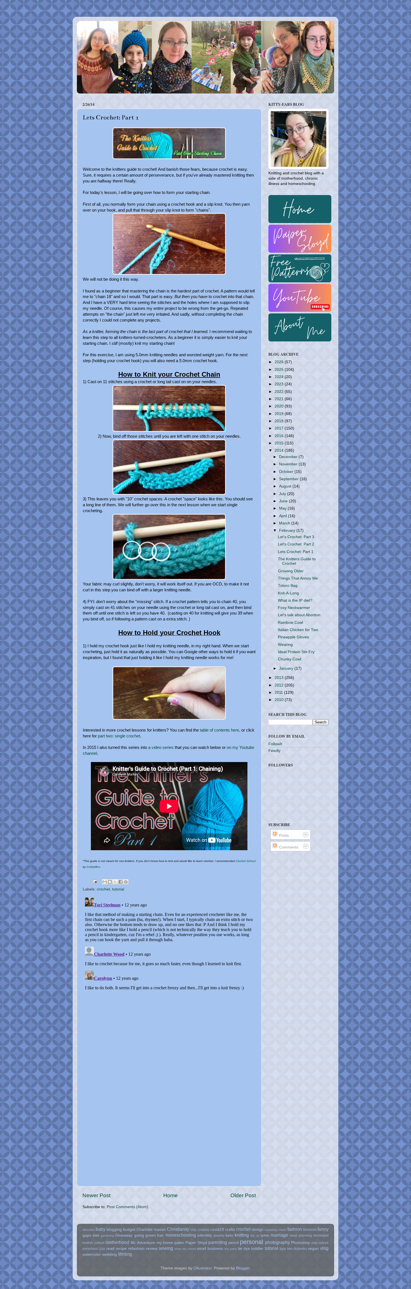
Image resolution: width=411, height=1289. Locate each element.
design (257, 1229)
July (283, 494)
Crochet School (246, 861)
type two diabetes (293, 1249)
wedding (109, 1254)
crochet (103, 889)
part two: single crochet (119, 736)
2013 (280, 678)
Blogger (242, 1268)
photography (277, 1242)
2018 (280, 421)
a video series (160, 747)
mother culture (93, 1243)
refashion (136, 1248)
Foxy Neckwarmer (294, 608)
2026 (280, 362)
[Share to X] (115, 882)
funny (323, 1229)
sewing (166, 1248)
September (289, 479)
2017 (280, 428)
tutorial (118, 889)
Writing (125, 1254)
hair (160, 1235)
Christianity (178, 1229)
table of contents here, (220, 730)
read (110, 1248)
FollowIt (275, 744)
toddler (257, 1248)
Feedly (274, 751)
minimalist (321, 1236)
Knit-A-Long (288, 593)
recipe (121, 1248)
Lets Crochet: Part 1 (295, 552)
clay (193, 1230)
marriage (279, 1235)
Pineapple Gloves (293, 637)
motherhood (117, 1242)
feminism (310, 1230)
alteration (88, 1229)
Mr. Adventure (143, 1243)
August (285, 486)
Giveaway (124, 1235)
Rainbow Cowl (290, 622)
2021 (280, 399)
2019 (280, 414)
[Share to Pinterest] (126, 882)
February (287, 530)
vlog (324, 1248)
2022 (280, 392)
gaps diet (90, 1235)
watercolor (91, 1254)
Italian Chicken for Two (298, 630)
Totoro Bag (287, 585)
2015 (280, 443)
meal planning (301, 1236)
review (151, 1248)
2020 (280, 406)
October (286, 472)
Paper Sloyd (196, 1243)
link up (255, 1235)
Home (170, 1195)
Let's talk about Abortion (299, 615)
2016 (280, 436)
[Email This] (104, 882)
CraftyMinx (93, 866)
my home (165, 1243)
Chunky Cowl (289, 659)
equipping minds (275, 1229)
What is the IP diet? (295, 600)
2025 (280, 369)
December (289, 457)
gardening (107, 1235)
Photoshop (300, 1243)
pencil (233, 1243)
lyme (265, 1235)
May (283, 508)
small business (210, 1248)
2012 (280, 685)
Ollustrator (202, 1268)
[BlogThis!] (110, 882)
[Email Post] (94, 881)
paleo (179, 1243)
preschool (90, 1249)
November (289, 464)
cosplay (203, 1230)
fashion (294, 1229)
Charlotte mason (151, 1229)
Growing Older (291, 571)
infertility (204, 1235)
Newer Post (96, 1195)
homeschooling (181, 1235)
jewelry (219, 1236)
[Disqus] (169, 965)
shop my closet (185, 1248)
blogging (114, 1229)
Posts (283, 835)
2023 (280, 384)
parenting (217, 1242)
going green (145, 1235)
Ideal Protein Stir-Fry (296, 652)
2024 (280, 377)
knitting (242, 1235)
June (284, 501)
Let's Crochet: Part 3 (296, 537)
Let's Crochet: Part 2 (296, 544)
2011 (279, 692)
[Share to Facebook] (120, 882)
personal (251, 1241)
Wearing (285, 645)
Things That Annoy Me (298, 578)
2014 (280, 450)
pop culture (320, 1243)
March (285, 523)
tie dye (244, 1248)
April (283, 516)
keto (229, 1235)
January (286, 668)
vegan (313, 1248)
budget (129, 1229)
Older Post (243, 1195)
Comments (288, 847)
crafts (230, 1229)
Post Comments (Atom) (127, 1207)
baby (100, 1229)
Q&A (102, 1248)
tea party (231, 1248)
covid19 (217, 1229)
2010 (280, 700)
